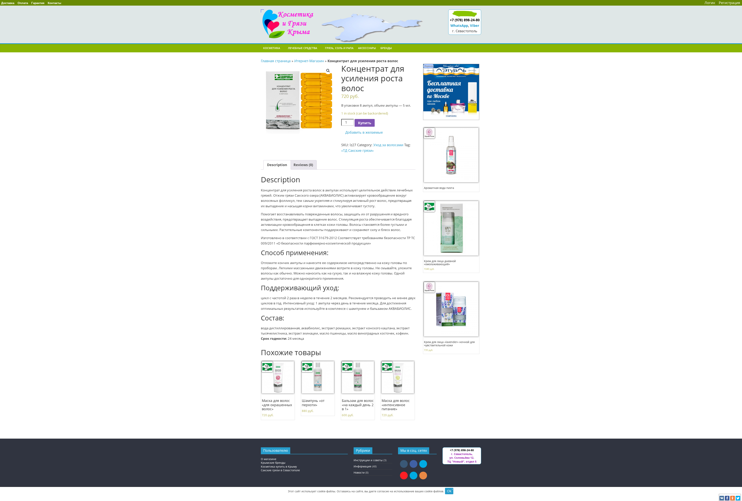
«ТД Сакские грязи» (357, 150)
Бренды (386, 48)
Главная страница (276, 61)
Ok (449, 491)
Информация (362, 466)
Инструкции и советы (368, 460)
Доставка (7, 3)
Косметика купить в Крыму (279, 466)
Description (277, 164)
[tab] (277, 165)
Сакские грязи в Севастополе (280, 470)
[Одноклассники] (732, 498)
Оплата (23, 3)
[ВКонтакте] (721, 498)
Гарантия (37, 3)
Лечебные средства (302, 48)
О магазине (268, 459)
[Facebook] (727, 498)
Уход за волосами (388, 145)
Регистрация (729, 2)
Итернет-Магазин (309, 61)
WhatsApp (459, 25)
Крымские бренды (273, 462)
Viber (474, 25)
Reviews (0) (303, 164)
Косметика (271, 48)
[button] (362, 132)
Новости (359, 472)
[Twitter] (738, 498)
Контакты (54, 3)
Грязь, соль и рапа (339, 48)
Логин (710, 2)
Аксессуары (367, 48)
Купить (364, 123)
